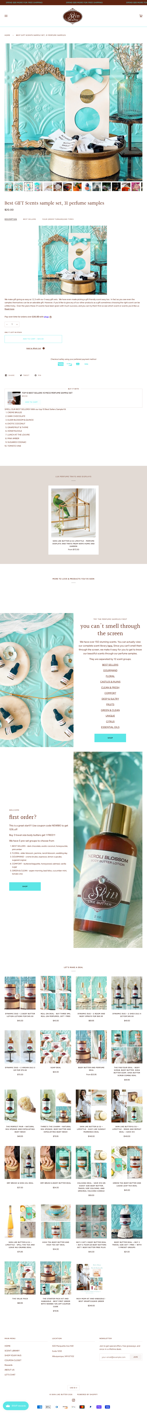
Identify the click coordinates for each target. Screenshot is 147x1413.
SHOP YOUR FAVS (13, 1355)
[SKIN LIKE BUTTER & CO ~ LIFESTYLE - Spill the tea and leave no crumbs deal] (20, 1221)
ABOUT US (9, 1370)
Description (11, 219)
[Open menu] (9, 16)
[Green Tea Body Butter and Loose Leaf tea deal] (126, 1162)
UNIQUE (110, 715)
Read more (9, 309)
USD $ (72, 1388)
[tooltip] (44, 348)
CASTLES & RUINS (110, 681)
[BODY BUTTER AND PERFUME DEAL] (91, 1047)
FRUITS (110, 704)
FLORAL (110, 676)
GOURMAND (110, 670)
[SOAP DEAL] (55, 1047)
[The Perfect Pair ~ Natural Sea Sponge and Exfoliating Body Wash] (20, 1106)
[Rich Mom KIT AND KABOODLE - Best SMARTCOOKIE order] (91, 1278)
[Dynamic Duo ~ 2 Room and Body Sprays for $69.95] (91, 993)
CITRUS (110, 721)
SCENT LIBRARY (12, 1351)
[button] (33, 348)
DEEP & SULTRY (110, 698)
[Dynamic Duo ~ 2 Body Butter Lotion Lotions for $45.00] (20, 993)
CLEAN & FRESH (110, 687)
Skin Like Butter (60, 1394)
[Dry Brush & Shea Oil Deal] (20, 1162)
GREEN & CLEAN (110, 710)
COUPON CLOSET (13, 1360)
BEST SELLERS (29, 219)
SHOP (110, 738)
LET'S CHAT (10, 1374)
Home (7, 35)
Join (135, 1357)
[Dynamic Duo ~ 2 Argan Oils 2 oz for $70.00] (20, 1047)
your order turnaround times (58, 219)
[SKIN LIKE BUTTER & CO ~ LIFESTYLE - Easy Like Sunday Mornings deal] (91, 1106)
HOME (7, 1346)
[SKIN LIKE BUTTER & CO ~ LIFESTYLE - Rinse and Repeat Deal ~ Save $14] (126, 1106)
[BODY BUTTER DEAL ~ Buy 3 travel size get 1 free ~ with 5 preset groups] (126, 1221)
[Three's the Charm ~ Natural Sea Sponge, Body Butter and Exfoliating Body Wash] (55, 1106)
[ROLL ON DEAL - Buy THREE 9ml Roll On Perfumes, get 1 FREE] (55, 993)
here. (110, 645)
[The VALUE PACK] (20, 1278)
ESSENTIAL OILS (110, 727)
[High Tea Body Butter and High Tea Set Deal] (55, 1221)
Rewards (8, 1365)
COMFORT (110, 693)
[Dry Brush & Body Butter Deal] (55, 1162)
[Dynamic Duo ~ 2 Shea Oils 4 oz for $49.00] (126, 993)
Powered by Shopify (87, 1394)
